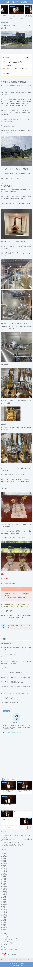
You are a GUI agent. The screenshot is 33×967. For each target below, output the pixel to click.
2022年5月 (4, 929)
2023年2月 (4, 914)
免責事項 (22, 963)
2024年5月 (4, 889)
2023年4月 (4, 911)
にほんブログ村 (12, 954)
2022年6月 (4, 927)
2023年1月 (4, 916)
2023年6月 (4, 907)
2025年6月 (4, 868)
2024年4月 (4, 891)
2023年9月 (4, 902)
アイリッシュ (5, 934)
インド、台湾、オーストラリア (9, 938)
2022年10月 (4, 921)
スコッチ (3, 946)
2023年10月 (4, 901)
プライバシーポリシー (13, 963)
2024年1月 (4, 896)
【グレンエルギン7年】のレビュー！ (11, 842)
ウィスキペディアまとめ (8, 943)
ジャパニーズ (5, 944)
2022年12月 (4, 917)
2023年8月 (4, 904)
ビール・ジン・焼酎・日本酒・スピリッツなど (14, 949)
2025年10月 (4, 861)
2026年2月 (4, 855)
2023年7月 (4, 906)
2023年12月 (4, 898)
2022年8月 (4, 924)
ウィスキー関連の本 (6, 939)
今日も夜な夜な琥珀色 (16, 2)
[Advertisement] (16, 755)
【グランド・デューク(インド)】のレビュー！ (14, 844)
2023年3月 (4, 912)
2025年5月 (4, 870)
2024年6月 (4, 888)
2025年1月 (4, 876)
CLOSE (27, 57)
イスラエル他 (5, 936)
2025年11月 (4, 860)
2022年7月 (4, 925)
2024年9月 (4, 883)
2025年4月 (4, 871)
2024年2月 (4, 894)
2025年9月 (4, 863)
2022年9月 (4, 922)
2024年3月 (4, 893)
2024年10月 (4, 881)
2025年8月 (4, 865)
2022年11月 (4, 919)
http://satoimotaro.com (14, 732)
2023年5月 (4, 909)
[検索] (30, 827)
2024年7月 (4, 886)
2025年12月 (4, 858)
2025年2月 (4, 875)
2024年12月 (4, 878)
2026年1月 (4, 857)
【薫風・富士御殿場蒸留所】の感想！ (11, 845)
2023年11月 (4, 899)
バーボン (3, 947)
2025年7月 (4, 866)
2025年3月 (4, 873)
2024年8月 (4, 884)
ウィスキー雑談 (4, 22)
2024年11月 (4, 880)
